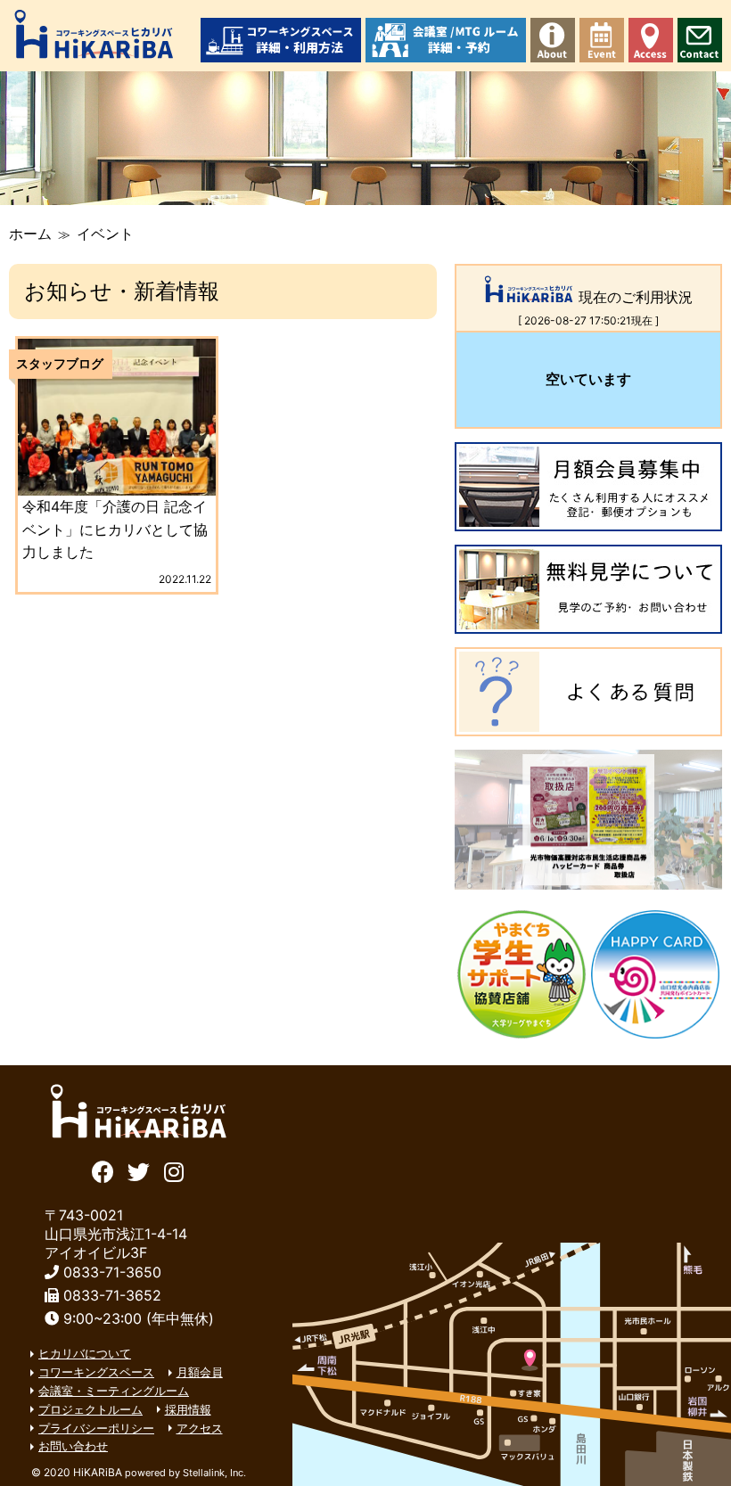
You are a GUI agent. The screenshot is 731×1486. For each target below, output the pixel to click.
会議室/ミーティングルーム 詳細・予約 (446, 40)
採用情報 (188, 1409)
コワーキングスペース (96, 1372)
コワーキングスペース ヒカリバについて (552, 40)
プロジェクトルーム (90, 1409)
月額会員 (200, 1372)
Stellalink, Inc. (214, 1472)
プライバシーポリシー (96, 1428)
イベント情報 (601, 40)
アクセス (650, 40)
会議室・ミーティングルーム (113, 1390)
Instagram (174, 1170)
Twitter (138, 1170)
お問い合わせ (700, 40)
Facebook (103, 1170)
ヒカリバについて (84, 1353)
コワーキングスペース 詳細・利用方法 (281, 40)
